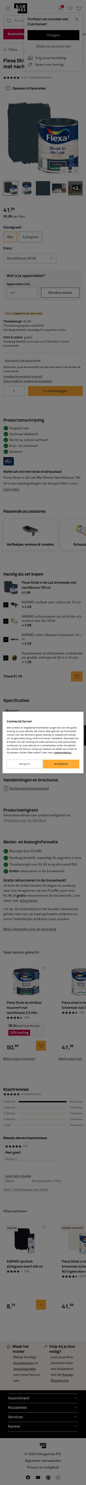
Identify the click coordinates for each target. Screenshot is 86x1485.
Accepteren (61, 764)
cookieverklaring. (63, 752)
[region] (43, 742)
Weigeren (24, 764)
